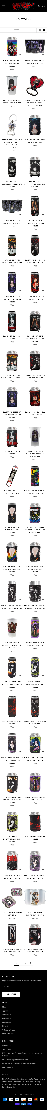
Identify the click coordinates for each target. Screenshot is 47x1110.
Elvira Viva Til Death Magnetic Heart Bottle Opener (35, 102)
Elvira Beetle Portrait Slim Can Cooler (35, 684)
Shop (4, 1007)
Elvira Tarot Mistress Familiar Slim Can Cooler (12, 760)
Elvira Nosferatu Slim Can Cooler (35, 722)
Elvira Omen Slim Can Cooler (12, 722)
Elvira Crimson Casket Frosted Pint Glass (12, 645)
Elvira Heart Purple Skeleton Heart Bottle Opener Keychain (12, 143)
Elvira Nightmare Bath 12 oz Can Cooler (12, 376)
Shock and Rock (8, 1034)
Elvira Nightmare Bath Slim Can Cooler (12, 261)
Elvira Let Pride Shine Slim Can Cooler (35, 492)
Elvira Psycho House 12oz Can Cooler (12, 877)
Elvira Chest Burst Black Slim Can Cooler (12, 529)
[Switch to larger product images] (40, 30)
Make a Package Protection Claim (15, 1060)
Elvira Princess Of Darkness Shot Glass (12, 222)
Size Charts (6, 1049)
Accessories (6, 1015)
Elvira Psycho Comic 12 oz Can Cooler (35, 376)
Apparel (5, 1011)
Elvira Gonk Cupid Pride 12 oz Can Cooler (12, 63)
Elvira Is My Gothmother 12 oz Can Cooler (35, 184)
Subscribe (11, 994)
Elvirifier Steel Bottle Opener (12, 492)
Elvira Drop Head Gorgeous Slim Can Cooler (35, 223)
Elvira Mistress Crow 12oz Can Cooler (34, 950)
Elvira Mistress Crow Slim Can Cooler (11, 950)
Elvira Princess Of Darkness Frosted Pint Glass (35, 454)
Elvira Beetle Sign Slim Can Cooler (35, 644)
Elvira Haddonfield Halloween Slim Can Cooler (12, 684)
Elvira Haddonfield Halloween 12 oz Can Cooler (12, 799)
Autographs (6, 1022)
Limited (5, 1026)
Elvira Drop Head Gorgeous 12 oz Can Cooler (35, 338)
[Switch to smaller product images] (44, 30)
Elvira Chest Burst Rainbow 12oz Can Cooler (12, 569)
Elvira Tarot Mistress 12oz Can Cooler (35, 877)
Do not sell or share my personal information (18, 1063)
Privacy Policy (7, 1067)
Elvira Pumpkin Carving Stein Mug (35, 914)
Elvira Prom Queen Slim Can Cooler (35, 298)
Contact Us (6, 1046)
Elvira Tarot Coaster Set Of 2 (12, 914)
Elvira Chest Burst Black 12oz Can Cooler (35, 569)
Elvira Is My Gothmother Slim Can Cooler (12, 184)
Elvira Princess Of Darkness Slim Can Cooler (12, 299)
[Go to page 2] (30, 963)
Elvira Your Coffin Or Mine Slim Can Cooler (12, 607)
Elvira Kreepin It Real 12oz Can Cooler (35, 759)
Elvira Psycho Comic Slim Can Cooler (35, 261)
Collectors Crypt (8, 1030)
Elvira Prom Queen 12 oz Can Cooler (35, 413)
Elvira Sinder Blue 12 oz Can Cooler (35, 141)
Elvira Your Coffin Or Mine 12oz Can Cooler (35, 607)
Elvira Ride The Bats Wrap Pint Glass (35, 62)
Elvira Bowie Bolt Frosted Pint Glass (12, 101)
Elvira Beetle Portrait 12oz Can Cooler (12, 839)
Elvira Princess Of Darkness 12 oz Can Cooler (12, 414)
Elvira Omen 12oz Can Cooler (35, 838)
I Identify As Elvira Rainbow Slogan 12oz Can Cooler (35, 529)
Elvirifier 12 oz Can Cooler (12, 453)
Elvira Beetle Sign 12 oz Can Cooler (35, 798)
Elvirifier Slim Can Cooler (12, 337)
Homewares (6, 1018)
